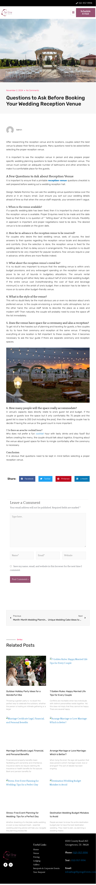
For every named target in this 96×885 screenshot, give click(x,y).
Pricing (36, 857)
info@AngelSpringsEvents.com (80, 872)
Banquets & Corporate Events (46, 868)
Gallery (36, 864)
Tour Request (39, 872)
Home (36, 849)
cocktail (40, 433)
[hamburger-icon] (73, 12)
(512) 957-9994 (78, 860)
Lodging (36, 861)
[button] (27, 479)
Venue (36, 853)
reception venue (57, 180)
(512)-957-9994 (80, 852)
